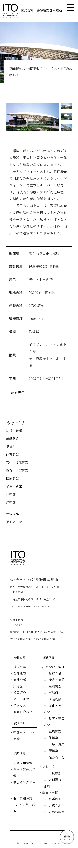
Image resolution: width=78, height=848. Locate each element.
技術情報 (19, 723)
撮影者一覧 (14, 521)
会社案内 (19, 657)
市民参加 (55, 773)
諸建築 (11, 502)
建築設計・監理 (53, 666)
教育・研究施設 (17, 470)
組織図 (18, 686)
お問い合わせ (22, 711)
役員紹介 (19, 692)
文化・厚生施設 (17, 462)
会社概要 (19, 673)
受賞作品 (12, 513)
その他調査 (57, 811)
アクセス (19, 705)
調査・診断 (50, 792)
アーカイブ (21, 699)
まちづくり (50, 766)
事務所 (11, 446)
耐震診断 (55, 798)
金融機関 (12, 438)
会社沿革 (19, 679)
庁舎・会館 (14, 430)
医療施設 (12, 478)
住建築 (11, 494)
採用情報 (19, 753)
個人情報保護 (22, 798)
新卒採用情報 (22, 762)
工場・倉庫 (14, 486)
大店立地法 (57, 805)
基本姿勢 (19, 666)
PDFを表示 (16, 392)
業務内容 (48, 657)
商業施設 (12, 454)
